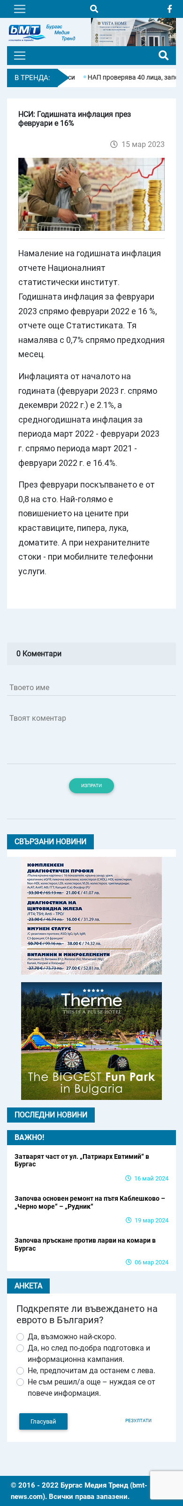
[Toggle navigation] (19, 9)
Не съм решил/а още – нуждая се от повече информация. (91, 1387)
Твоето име (29, 687)
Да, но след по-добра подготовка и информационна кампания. (89, 1353)
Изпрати (91, 785)
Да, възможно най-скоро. (72, 1336)
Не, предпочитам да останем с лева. (91, 1370)
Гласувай (43, 1421)
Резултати (138, 1420)
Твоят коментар (37, 718)
